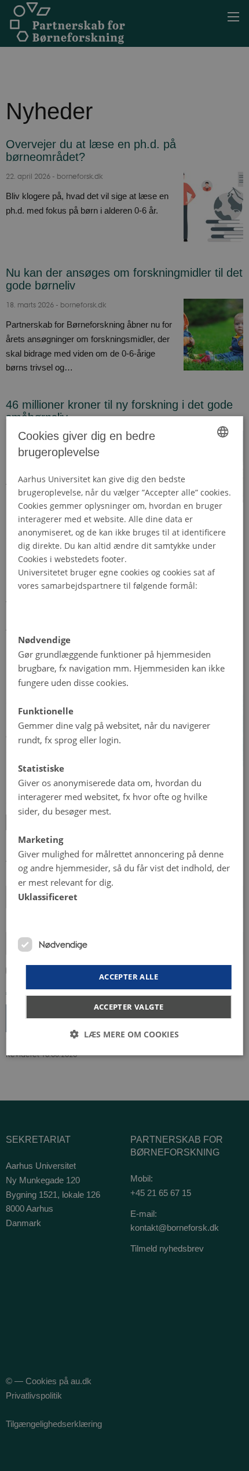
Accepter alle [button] (128, 976)
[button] (124, 1034)
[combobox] (222, 431)
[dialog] (124, 735)
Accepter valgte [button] (129, 1007)
